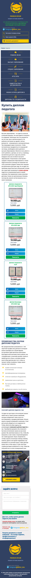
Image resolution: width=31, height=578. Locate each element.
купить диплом (23, 170)
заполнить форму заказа (8, 521)
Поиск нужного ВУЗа (11, 37)
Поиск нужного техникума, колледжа (13, 33)
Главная (3, 48)
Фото (16, 210)
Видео (17, 214)
